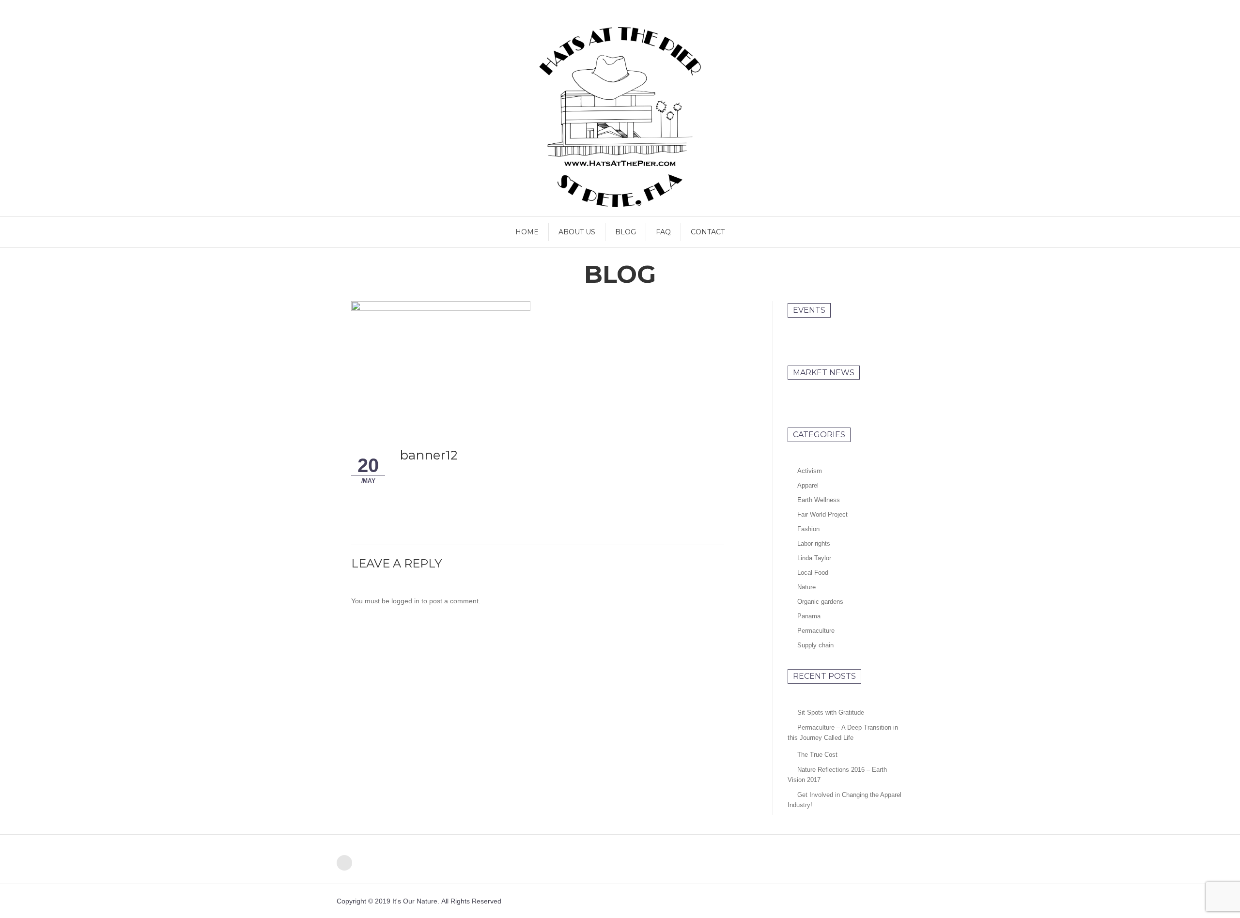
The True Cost (817, 754)
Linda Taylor (814, 558)
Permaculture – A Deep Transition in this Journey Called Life (843, 732)
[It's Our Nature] (620, 117)
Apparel (808, 485)
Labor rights (813, 543)
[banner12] (440, 359)
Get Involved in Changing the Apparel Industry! (844, 800)
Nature (806, 587)
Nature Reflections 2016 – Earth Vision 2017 (837, 774)
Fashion (808, 529)
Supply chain (815, 645)
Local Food (812, 572)
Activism (809, 470)
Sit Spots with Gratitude (830, 712)
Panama (809, 616)
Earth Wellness (818, 500)
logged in (405, 601)
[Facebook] (344, 863)
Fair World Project (822, 514)
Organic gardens (820, 601)
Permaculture (816, 630)
